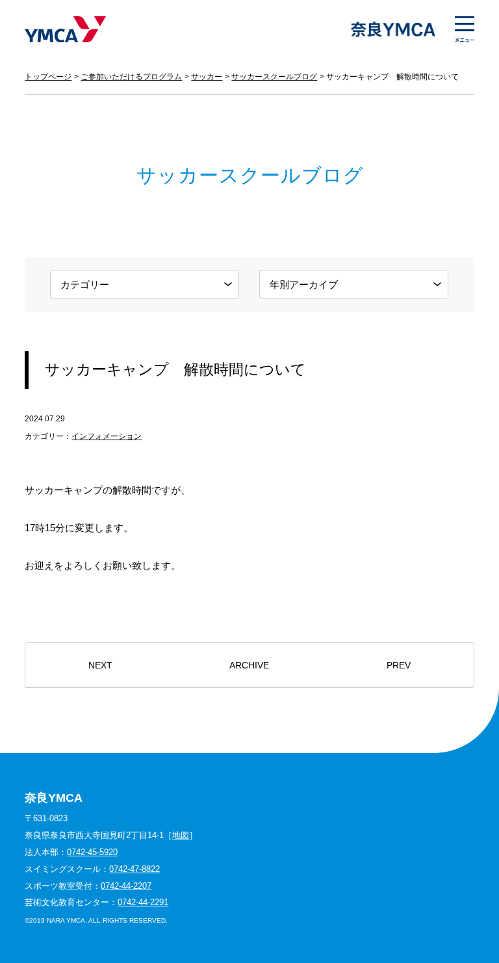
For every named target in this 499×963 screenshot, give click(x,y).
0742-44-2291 (143, 902)
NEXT (100, 665)
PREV (399, 665)
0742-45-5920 (92, 852)
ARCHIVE (249, 665)
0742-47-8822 (134, 869)
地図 (180, 835)
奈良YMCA (65, 29)
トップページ (48, 76)
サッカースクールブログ (274, 76)
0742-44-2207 (126, 886)
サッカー (206, 76)
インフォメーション (106, 436)
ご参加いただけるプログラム (131, 76)
